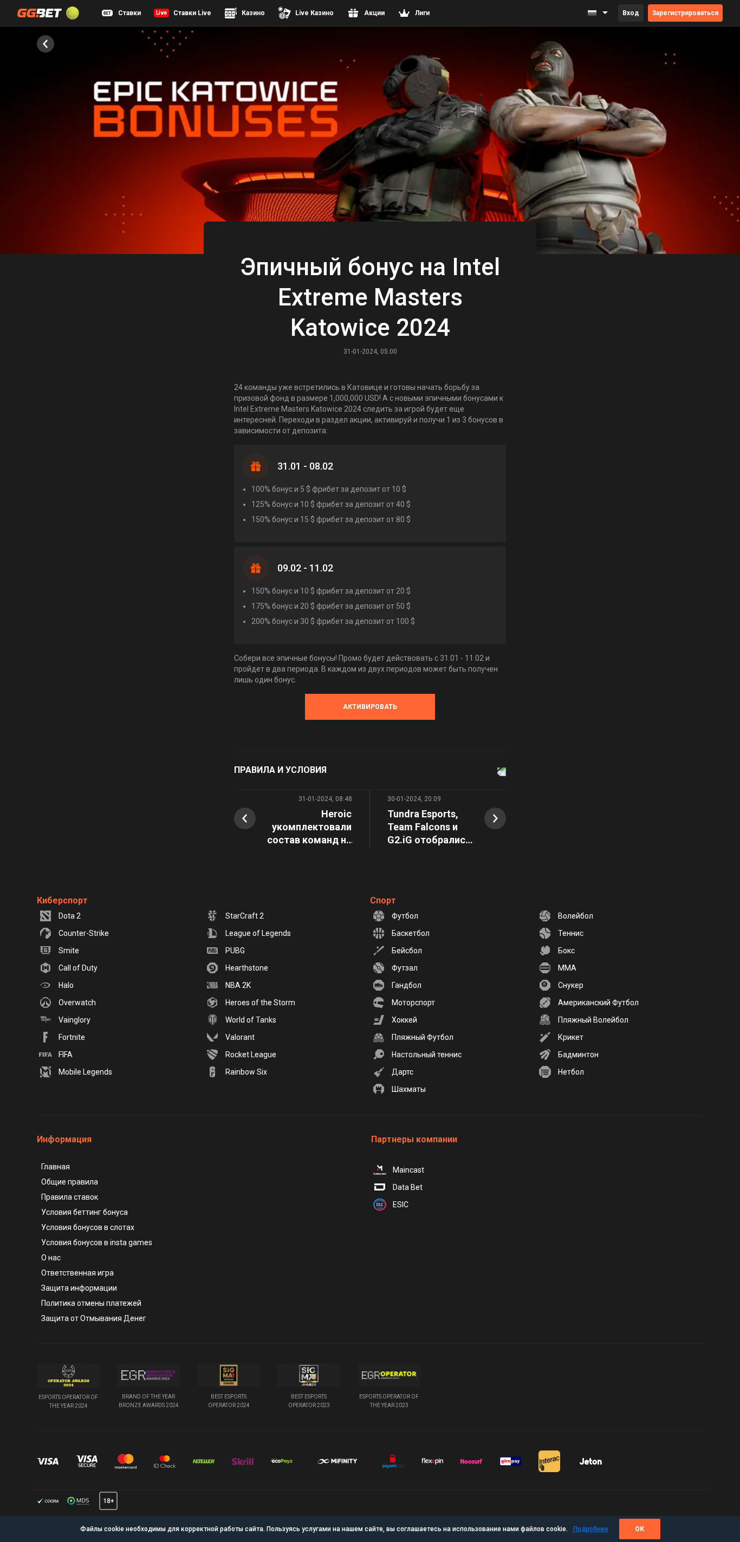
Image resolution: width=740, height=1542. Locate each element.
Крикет (570, 1037)
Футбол (405, 916)
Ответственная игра (77, 1272)
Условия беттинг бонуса (84, 1212)
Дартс (402, 1072)
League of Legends (258, 933)
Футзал (405, 968)
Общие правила (69, 1181)
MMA (567, 968)
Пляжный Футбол (422, 1037)
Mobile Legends (85, 1072)
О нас (51, 1257)
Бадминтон (578, 1054)
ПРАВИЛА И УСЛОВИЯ (280, 770)
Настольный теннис (427, 1054)
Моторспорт (413, 1002)
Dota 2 (70, 916)
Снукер (570, 985)
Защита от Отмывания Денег (93, 1318)
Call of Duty (78, 968)
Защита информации (79, 1288)
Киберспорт (62, 900)
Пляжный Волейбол (593, 1020)
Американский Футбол (598, 1002)
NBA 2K (238, 985)
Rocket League (250, 1054)
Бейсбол (407, 950)
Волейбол (575, 916)
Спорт (383, 900)
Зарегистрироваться (685, 13)
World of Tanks (250, 1020)
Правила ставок (69, 1197)
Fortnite (72, 1037)
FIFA (66, 1054)
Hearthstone (246, 968)
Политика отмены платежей (91, 1303)
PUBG (235, 950)
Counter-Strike (84, 933)
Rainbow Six (246, 1072)
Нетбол (571, 1072)
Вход (630, 13)
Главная (55, 1166)
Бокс (566, 950)
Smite (69, 950)
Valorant (240, 1037)
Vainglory (74, 1020)
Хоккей (404, 1020)
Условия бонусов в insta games (96, 1242)
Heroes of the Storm (260, 1002)
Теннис (570, 933)
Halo (66, 985)
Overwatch (77, 1002)
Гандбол (406, 985)
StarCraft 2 (244, 916)
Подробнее (590, 1529)
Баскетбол (411, 933)
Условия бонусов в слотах (87, 1227)
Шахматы (409, 1089)
